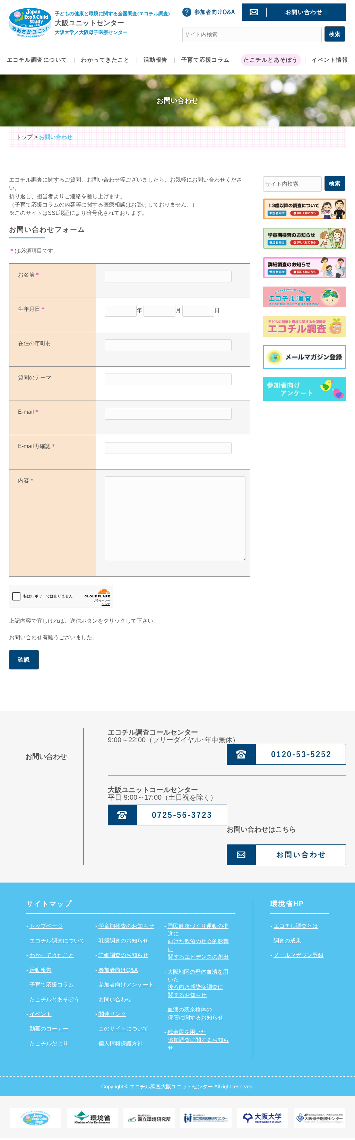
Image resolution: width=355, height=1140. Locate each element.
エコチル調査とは (296, 926)
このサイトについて (123, 1029)
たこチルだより (48, 1043)
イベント (40, 1014)
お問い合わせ (115, 999)
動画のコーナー (48, 1029)
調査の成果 (287, 941)
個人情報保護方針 (120, 1043)
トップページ (46, 926)
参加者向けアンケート (126, 985)
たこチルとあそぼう (54, 999)
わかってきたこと (51, 955)
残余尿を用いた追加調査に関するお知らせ (198, 1040)
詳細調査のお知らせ (123, 955)
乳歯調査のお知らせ (123, 941)
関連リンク (112, 1014)
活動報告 (40, 970)
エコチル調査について (57, 941)
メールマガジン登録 (298, 955)
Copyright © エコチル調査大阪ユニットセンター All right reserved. (177, 1086)
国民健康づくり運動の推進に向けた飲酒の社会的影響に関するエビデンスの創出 (198, 941)
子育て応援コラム (51, 985)
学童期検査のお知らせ (126, 926)
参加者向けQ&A (118, 970)
